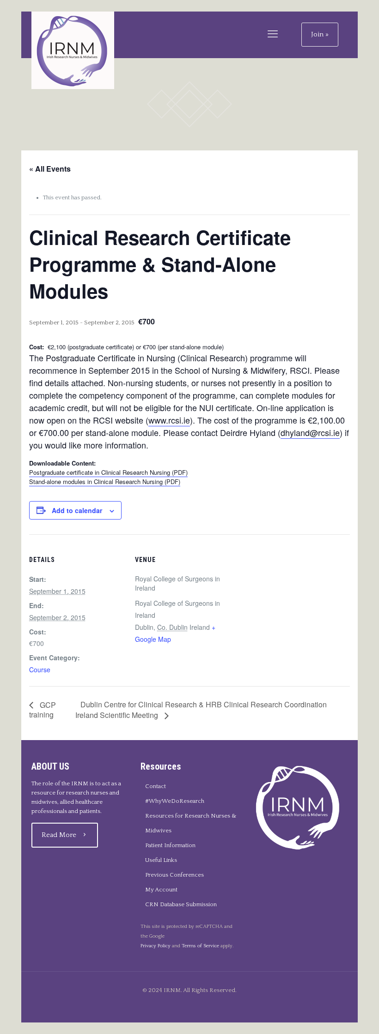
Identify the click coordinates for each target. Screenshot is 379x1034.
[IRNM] (72, 50)
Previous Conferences (174, 875)
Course (39, 669)
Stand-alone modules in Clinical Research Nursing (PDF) (104, 481)
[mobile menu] (273, 34)
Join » (320, 34)
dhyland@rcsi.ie (310, 432)
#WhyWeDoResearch (174, 801)
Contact (155, 786)
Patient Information (170, 845)
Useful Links (161, 860)
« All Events (50, 168)
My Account (161, 889)
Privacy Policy (156, 946)
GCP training (42, 709)
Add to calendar (77, 510)
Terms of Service (200, 946)
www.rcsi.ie (169, 420)
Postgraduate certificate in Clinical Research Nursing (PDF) (108, 472)
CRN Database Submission (181, 904)
